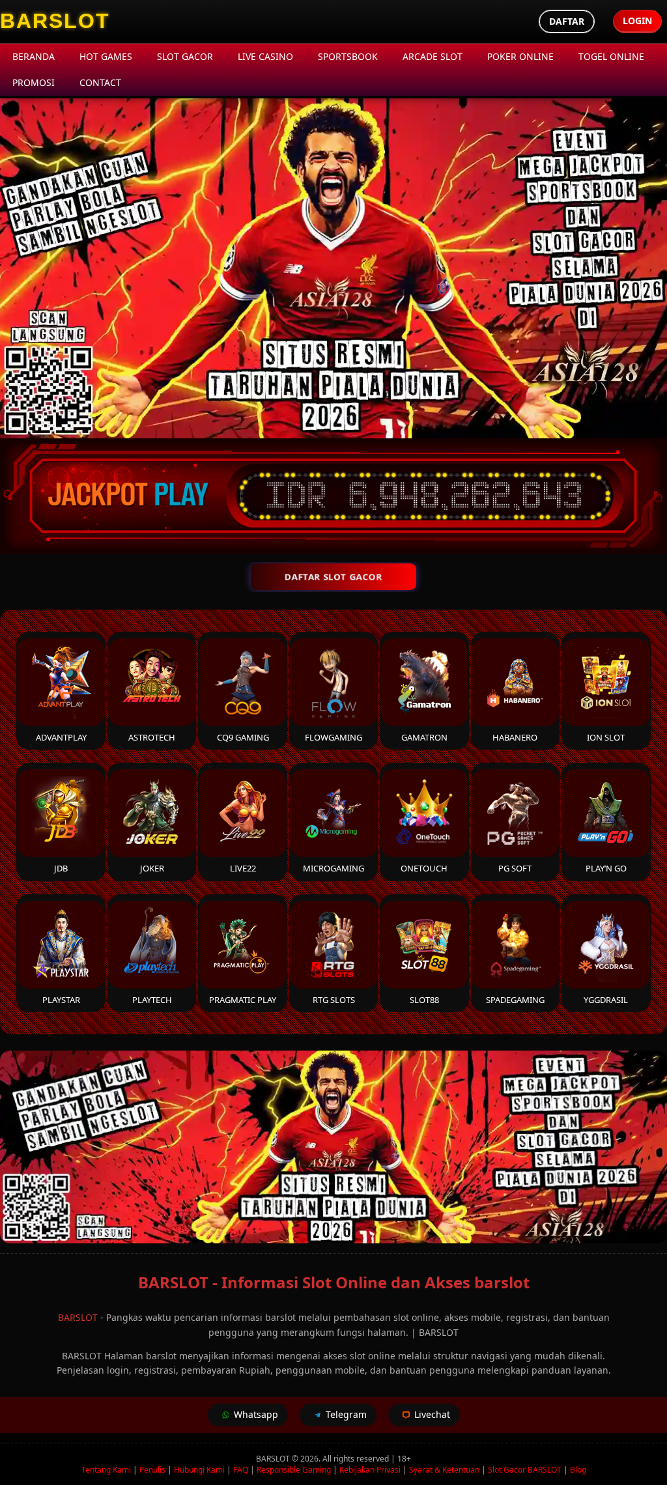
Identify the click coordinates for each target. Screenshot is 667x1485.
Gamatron (424, 737)
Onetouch (424, 868)
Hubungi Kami (199, 1469)
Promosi (33, 82)
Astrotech (151, 737)
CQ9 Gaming (243, 737)
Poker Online (520, 56)
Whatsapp (256, 1414)
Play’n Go (606, 868)
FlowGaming (333, 737)
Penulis (152, 1469)
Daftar (566, 21)
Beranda (33, 56)
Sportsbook (348, 56)
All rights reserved (355, 1458)
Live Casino (265, 56)
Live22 (243, 868)
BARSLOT (78, 1317)
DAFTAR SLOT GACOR (333, 576)
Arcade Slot (432, 56)
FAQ (240, 1469)
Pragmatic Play (242, 1000)
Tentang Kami (106, 1469)
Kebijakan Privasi (370, 1469)
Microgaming (333, 868)
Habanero (514, 737)
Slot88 (424, 1000)
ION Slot (606, 737)
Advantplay (61, 737)
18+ (404, 1458)
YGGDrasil (606, 1000)
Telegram (346, 1414)
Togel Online (611, 56)
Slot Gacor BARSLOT (524, 1469)
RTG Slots (334, 1000)
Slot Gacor (185, 56)
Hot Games (105, 56)
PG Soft (515, 868)
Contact (100, 82)
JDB (61, 868)
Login (637, 20)
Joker (152, 868)
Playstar (61, 1000)
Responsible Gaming (294, 1469)
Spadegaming (515, 1000)
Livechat (432, 1414)
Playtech (152, 1000)
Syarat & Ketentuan (444, 1469)
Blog (578, 1469)
